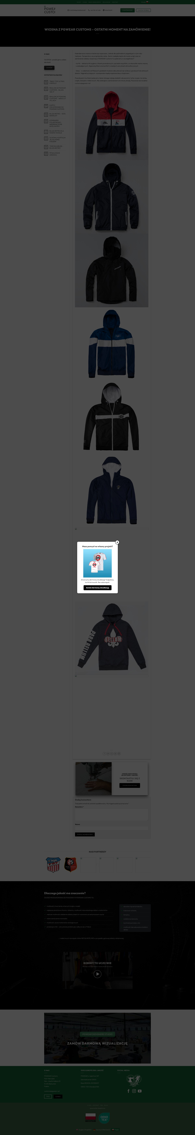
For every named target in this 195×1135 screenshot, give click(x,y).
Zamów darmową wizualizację (97, 588)
